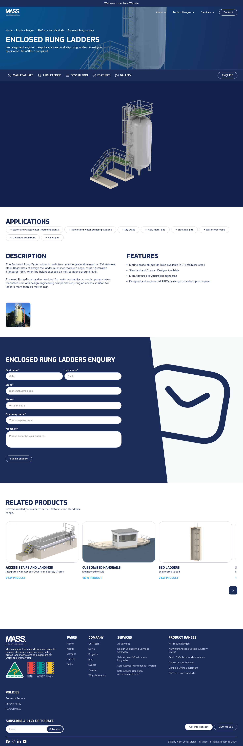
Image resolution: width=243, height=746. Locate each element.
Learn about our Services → (121, 3)
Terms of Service (15, 698)
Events (92, 664)
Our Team (94, 643)
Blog (90, 659)
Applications (52, 75)
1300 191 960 (225, 726)
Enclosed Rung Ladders (81, 30)
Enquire (227, 75)
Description (79, 75)
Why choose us (97, 675)
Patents (71, 659)
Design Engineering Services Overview (133, 650)
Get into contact (198, 726)
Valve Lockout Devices (181, 662)
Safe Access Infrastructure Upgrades (132, 659)
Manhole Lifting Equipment (183, 667)
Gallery (125, 75)
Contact (228, 12)
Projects (93, 654)
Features (103, 75)
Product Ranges (182, 12)
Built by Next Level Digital (182, 741)
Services (206, 12)
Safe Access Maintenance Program (137, 665)
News (91, 649)
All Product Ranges (179, 643)
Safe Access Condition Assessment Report (130, 672)
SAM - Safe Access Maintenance (187, 657)
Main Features (23, 75)
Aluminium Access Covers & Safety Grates (188, 650)
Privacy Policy (13, 703)
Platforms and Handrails (51, 30)
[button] (161, 12)
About (159, 12)
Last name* (71, 370)
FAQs (70, 664)
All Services (123, 643)
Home (9, 30)
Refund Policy (13, 709)
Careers (92, 670)
